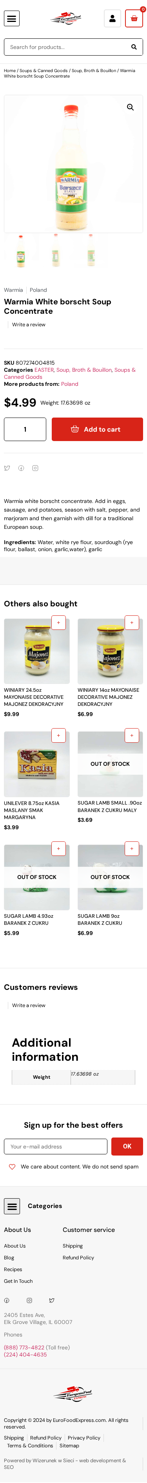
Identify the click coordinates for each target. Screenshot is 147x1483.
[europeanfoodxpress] (32, 1300)
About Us (15, 1245)
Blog (9, 1257)
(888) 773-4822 (24, 1347)
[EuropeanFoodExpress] (9, 1300)
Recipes (13, 1269)
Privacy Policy (84, 1437)
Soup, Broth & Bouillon (94, 70)
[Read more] (132, 735)
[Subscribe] (127, 1147)
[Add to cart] (58, 622)
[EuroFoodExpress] (54, 1300)
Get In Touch (18, 1281)
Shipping (73, 1245)
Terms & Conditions (30, 1445)
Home (10, 70)
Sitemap (69, 1445)
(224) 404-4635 (25, 1354)
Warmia (13, 289)
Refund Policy (78, 1257)
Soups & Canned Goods (44, 70)
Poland (69, 383)
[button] (12, 18)
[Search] (134, 47)
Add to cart (102, 429)
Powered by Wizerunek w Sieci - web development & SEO (65, 1463)
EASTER (44, 369)
